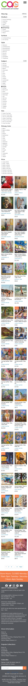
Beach (4, 68)
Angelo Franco (19, 192)
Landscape (5, 80)
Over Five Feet (6, 123)
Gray (3, 138)
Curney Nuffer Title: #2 (20, 362)
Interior (4, 78)
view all (24, 13)
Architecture (5, 66)
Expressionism (6, 48)
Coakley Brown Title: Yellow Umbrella (20, 341)
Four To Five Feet (6, 121)
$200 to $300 (6, 165)
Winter (4, 108)
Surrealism (5, 56)
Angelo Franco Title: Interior (20, 190)
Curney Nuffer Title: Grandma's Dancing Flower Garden (20, 424)
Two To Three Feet (7, 116)
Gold (3, 136)
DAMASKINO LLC (5, 257)
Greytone (4, 141)
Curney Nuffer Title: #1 (6, 362)
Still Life (4, 98)
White (4, 155)
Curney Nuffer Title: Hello (6, 445)
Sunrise (4, 103)
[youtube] (21, 585)
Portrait (4, 88)
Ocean (4, 85)
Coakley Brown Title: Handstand (20, 298)
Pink (3, 148)
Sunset (4, 104)
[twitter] (10, 585)
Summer (4, 101)
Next (20, 567)
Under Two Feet (6, 113)
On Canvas (5, 39)
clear (24, 16)
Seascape (5, 94)
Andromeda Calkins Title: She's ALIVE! (7, 190)
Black (3, 128)
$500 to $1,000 (6, 168)
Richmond (5, 89)
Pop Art (4, 53)
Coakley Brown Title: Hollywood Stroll (7, 320)
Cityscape (5, 70)
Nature (4, 81)
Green (4, 140)
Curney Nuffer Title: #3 (6, 382)
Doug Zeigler (4, 490)
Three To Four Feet (7, 120)
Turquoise (5, 153)
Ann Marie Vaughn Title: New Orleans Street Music (20, 233)
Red (3, 151)
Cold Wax (4, 21)
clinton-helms (5, 302)
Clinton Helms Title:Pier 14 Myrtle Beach (6, 299)
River (3, 91)
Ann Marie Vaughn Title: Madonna (6, 210)
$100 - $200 (5, 163)
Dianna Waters (18, 468)
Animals (4, 65)
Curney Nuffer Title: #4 (20, 382)
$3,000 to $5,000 (7, 171)
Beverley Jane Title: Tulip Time (20, 276)
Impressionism (6, 50)
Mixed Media (5, 26)
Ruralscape (5, 93)
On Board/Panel (6, 38)
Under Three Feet (7, 118)
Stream (4, 99)
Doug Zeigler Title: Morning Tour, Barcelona (20, 510)
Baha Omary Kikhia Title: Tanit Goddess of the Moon (20, 255)
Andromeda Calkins (6, 192)
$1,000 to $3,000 (7, 170)
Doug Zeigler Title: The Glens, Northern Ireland (20, 532)
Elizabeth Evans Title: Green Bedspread (5, 553)
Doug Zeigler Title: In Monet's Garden (21, 487)
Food (3, 75)
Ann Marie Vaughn (6, 213)
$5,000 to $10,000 (7, 173)
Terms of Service (15, 672)
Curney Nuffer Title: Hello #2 (20, 445)
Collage (4, 22)
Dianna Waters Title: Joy (20, 466)
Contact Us (4, 633)
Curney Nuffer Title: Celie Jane (6, 423)
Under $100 (5, 162)
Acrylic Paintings (6, 19)
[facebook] (6, 585)
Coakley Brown (19, 301)
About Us (3, 632)
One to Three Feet (7, 115)
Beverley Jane (18, 279)
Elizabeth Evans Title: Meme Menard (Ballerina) (20, 553)
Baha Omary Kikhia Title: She (6, 254)
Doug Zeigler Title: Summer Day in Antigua (6, 532)
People (4, 86)
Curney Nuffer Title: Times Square (6, 466)
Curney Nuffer (5, 364)
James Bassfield (5, 280)
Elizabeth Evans (5, 556)
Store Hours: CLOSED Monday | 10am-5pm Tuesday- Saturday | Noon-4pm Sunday (14, 576)
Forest (4, 76)
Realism (4, 55)
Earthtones (5, 135)
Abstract (4, 45)
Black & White (6, 130)
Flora (3, 73)
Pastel (4, 29)
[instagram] (14, 585)
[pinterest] (17, 585)
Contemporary (6, 46)
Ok (24, 668)
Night (3, 83)
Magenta (4, 143)
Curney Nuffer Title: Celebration (20, 403)
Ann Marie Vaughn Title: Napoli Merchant (6, 233)
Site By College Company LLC (8, 640)
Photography (5, 31)
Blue (3, 131)
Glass (3, 24)
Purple (4, 150)
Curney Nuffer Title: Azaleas (6, 403)
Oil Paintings (5, 27)
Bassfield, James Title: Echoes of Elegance (6, 277)
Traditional (5, 58)
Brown (4, 133)
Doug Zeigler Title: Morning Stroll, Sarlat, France (6, 510)
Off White (4, 145)
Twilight (4, 106)
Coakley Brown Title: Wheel (7, 341)
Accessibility (4, 635)
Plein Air (4, 51)
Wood (4, 32)
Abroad (4, 63)
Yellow (4, 156)
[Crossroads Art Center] (10, 5)
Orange (4, 146)
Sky (3, 96)
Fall (3, 71)
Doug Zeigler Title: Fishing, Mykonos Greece (6, 488)
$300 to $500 (6, 167)
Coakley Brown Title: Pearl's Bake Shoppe (21, 320)
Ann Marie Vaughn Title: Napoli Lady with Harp (20, 211)
